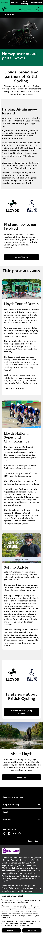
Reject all (32, 930)
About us (9, 15)
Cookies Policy (24, 925)
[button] (38, 8)
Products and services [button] (18, 797)
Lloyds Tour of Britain (14, 389)
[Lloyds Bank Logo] (4, 8)
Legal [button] (11, 812)
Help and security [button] (16, 805)
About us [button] (12, 820)
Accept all (11, 930)
